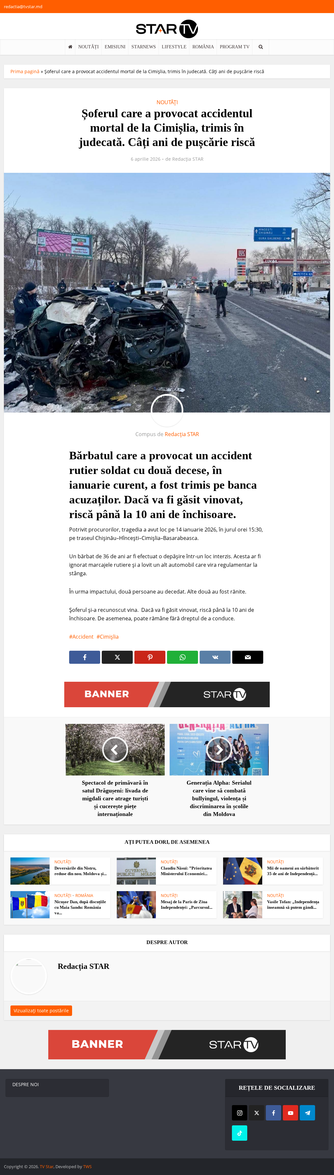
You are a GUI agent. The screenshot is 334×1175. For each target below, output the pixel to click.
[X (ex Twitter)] (256, 1112)
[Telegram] (307, 1112)
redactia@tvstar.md (23, 6)
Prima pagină (24, 71)
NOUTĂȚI (88, 46)
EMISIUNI (115, 46)
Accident (83, 636)
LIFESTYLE (174, 46)
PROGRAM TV (235, 46)
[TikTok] (239, 1133)
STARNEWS (143, 46)
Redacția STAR (188, 159)
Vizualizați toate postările (41, 1010)
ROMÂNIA (203, 46)
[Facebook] (273, 1112)
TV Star (46, 1166)
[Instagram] (239, 1112)
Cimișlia (109, 636)
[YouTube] (290, 1112)
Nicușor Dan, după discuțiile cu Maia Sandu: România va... (80, 907)
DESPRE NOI (25, 1084)
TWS (87, 1166)
